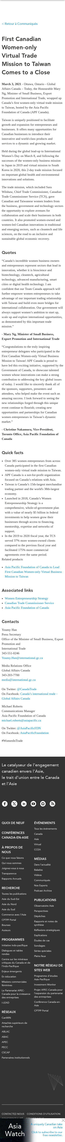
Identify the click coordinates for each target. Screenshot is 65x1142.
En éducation (9, 976)
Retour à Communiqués (21, 24)
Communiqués (42, 880)
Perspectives (41, 911)
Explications (40, 935)
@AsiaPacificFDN (29, 728)
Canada (38, 834)
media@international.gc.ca (19, 679)
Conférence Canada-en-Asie (47, 1004)
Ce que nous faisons (13, 857)
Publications (45, 900)
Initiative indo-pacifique (15, 945)
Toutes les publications (14, 893)
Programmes (13, 940)
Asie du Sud (8, 909)
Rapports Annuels (11, 878)
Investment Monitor (45, 984)
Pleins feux (40, 956)
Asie (36, 839)
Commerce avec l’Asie (14, 914)
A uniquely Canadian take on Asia (46, 1126)
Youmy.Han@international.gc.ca (22, 658)
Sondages (39, 945)
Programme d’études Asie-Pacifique (46, 977)
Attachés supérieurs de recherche (14, 1025)
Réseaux (9, 1012)
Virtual (37, 844)
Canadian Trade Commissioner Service (29, 603)
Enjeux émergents (12, 971)
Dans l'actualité (42, 864)
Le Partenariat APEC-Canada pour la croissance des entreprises (16, 994)
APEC (5, 1042)
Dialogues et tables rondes (12, 952)
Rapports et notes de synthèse (46, 923)
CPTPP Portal (9, 919)
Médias (40, 859)
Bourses (6, 925)
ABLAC (6, 1031)
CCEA (37, 849)
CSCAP (6, 1052)
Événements (44, 823)
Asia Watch (15, 1130)
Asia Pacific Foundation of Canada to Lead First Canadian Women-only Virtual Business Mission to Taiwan (33, 571)
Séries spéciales (42, 950)
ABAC (5, 1036)
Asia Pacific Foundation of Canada (27, 607)
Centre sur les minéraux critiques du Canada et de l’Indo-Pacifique (16, 963)
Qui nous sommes (11, 863)
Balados (38, 869)
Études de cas (42, 940)
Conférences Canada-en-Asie (15, 835)
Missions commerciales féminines (14, 983)
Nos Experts (40, 885)
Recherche (11, 888)
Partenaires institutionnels (16, 1057)
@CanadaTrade (27, 689)
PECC (5, 1047)
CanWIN (6, 1017)
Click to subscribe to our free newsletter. (47, 1134)
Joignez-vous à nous (13, 868)
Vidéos (38, 875)
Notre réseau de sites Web (48, 968)
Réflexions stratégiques (47, 930)
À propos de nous (12, 850)
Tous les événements (45, 828)
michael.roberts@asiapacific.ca (21, 720)
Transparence (9, 873)
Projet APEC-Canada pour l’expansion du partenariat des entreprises (48, 993)
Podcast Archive (43, 890)
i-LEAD (5, 1002)
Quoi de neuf (13, 823)
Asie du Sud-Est (10, 899)
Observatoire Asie (44, 905)
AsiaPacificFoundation (34, 733)
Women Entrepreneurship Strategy (26, 598)
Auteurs (6, 930)
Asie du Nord (9, 904)
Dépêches (39, 916)
